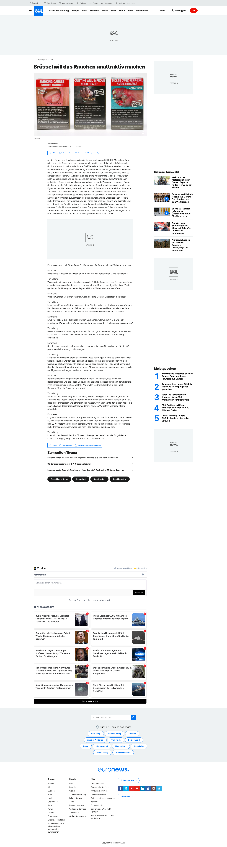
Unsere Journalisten (56, 820)
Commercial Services (100, 787)
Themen (51, 779)
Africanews (74, 812)
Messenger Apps (76, 805)
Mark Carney (102, 752)
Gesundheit (142, 10)
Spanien (132, 733)
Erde (130, 10)
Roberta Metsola (123, 752)
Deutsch (35, 3)
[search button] (117, 3)
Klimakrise (139, 746)
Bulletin (72, 787)
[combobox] (130, 3)
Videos (51, 812)
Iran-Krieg (95, 733)
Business (94, 10)
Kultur (122, 10)
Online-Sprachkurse (77, 816)
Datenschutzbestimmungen (103, 798)
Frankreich (116, 740)
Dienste (72, 779)
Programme (53, 816)
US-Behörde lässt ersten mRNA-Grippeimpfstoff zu (69, 464)
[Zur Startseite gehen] (38, 11)
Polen (85, 746)
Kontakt (94, 802)
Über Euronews (97, 783)
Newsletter (126, 796)
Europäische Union (59, 479)
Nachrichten (42, 60)
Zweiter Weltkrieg (95, 740)
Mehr (93, 779)
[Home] (34, 60)
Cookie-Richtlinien (98, 794)
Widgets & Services (77, 809)
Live (193, 10)
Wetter (72, 791)
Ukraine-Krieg (114, 733)
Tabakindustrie (119, 479)
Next (113, 10)
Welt (84, 10)
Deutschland (134, 740)
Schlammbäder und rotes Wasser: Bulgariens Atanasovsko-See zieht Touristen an (82, 458)
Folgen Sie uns (75, 798)
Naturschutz (121, 746)
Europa (75, 10)
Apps (71, 802)
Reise (105, 10)
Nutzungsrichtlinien (99, 791)
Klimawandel (102, 746)
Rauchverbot (99, 479)
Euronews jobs (97, 805)
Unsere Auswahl (166, 172)
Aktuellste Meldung (59, 10)
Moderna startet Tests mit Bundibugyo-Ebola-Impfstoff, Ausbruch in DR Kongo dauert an (85, 470)
